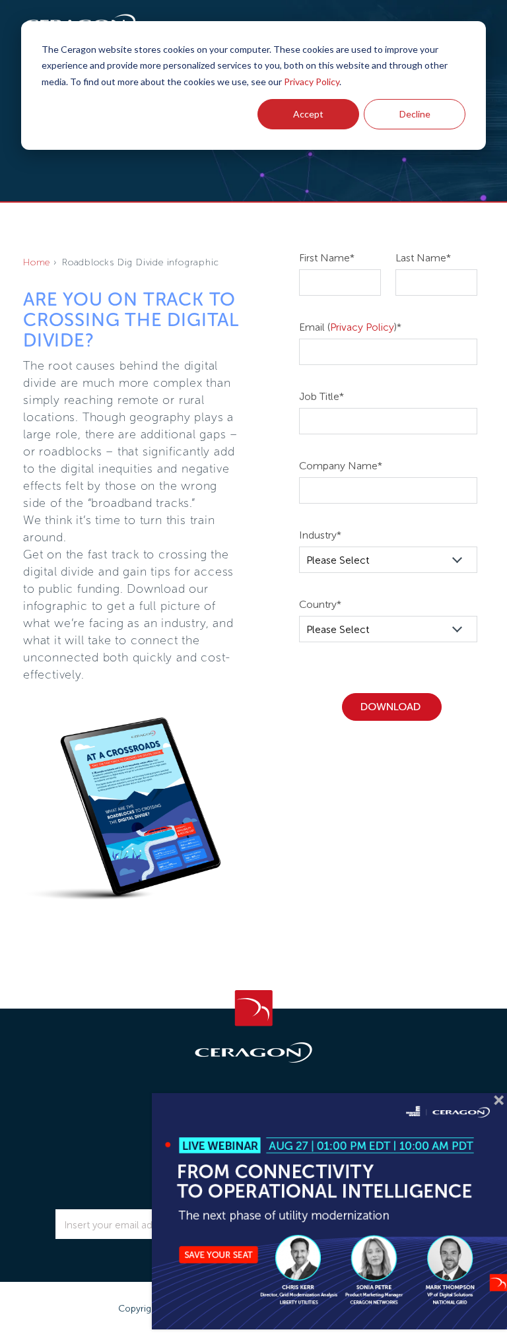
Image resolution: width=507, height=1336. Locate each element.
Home (36, 262)
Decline (414, 113)
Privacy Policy (311, 81)
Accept (308, 113)
